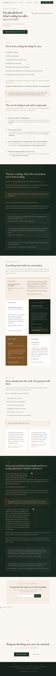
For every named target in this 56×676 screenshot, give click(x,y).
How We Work (29, 2)
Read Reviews (36, 654)
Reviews (36, 2)
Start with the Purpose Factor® (34, 293)
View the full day (36, 330)
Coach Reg (5, 2)
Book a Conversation (47, 2)
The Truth (21, 2)
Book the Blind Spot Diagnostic (15, 330)
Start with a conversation (36, 327)
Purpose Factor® (12, 2)
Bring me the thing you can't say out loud (15, 31)
